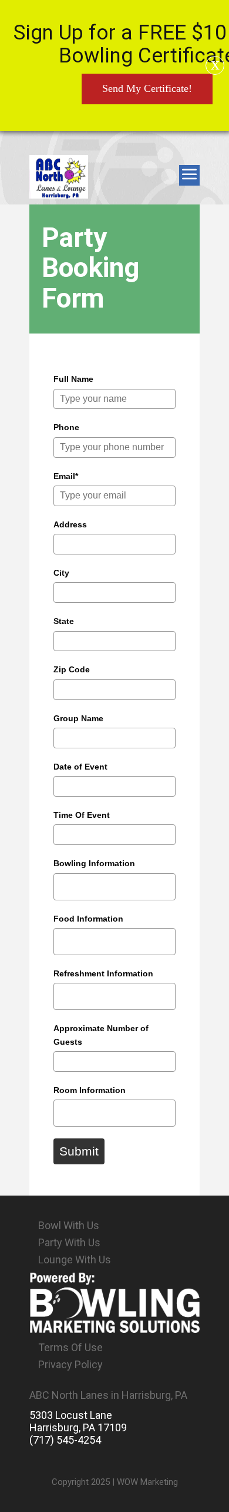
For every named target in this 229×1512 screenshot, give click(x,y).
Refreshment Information (103, 973)
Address (70, 524)
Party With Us (69, 1242)
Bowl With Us (68, 1225)
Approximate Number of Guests (101, 1035)
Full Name (73, 379)
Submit (79, 1151)
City (61, 572)
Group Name (78, 718)
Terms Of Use (70, 1347)
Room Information (89, 1090)
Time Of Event (81, 815)
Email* (65, 476)
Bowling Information (94, 863)
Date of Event (80, 766)
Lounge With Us (74, 1259)
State (63, 621)
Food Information (88, 918)
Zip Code (71, 669)
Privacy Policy (70, 1364)
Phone (66, 427)
